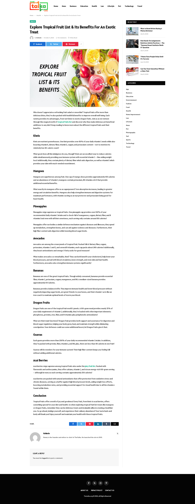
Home (56, 6)
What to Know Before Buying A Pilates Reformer (151, 30)
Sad (127, 136)
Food (128, 107)
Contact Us (109, 490)
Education (84, 6)
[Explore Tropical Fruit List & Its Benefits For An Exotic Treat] (74, 78)
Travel (139, 6)
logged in (45, 458)
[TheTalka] (39, 6)
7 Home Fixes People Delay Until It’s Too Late (151, 58)
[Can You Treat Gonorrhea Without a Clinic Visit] (132, 71)
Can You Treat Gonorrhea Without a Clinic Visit (152, 70)
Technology (129, 6)
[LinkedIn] (22, 130)
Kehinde (39, 38)
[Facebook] (22, 118)
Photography (130, 132)
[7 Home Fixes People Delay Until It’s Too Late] (132, 59)
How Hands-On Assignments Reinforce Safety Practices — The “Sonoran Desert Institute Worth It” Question (152, 44)
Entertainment (131, 100)
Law (102, 6)
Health (94, 6)
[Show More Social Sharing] (81, 44)
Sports (128, 140)
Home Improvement (133, 114)
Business (73, 6)
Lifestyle (111, 6)
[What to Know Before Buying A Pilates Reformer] (132, 31)
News (64, 6)
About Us (84, 490)
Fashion (128, 104)
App (127, 89)
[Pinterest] (22, 135)
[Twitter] (22, 124)
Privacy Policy (96, 490)
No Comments (62, 38)
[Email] (22, 141)
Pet (119, 6)
